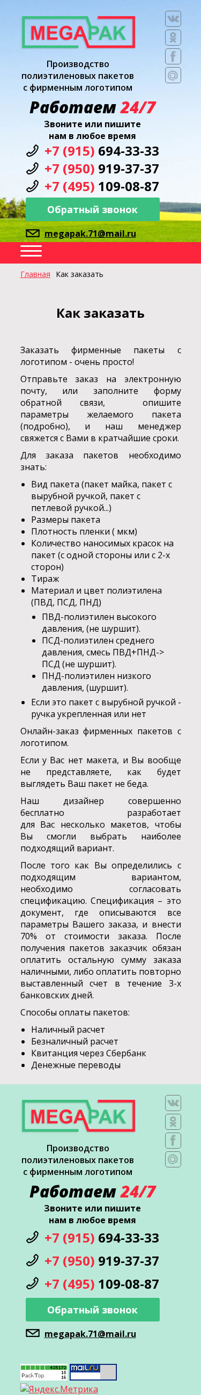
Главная (35, 274)
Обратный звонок (92, 209)
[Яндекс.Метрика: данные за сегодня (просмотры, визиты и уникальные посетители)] (59, 1389)
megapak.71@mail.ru (90, 233)
